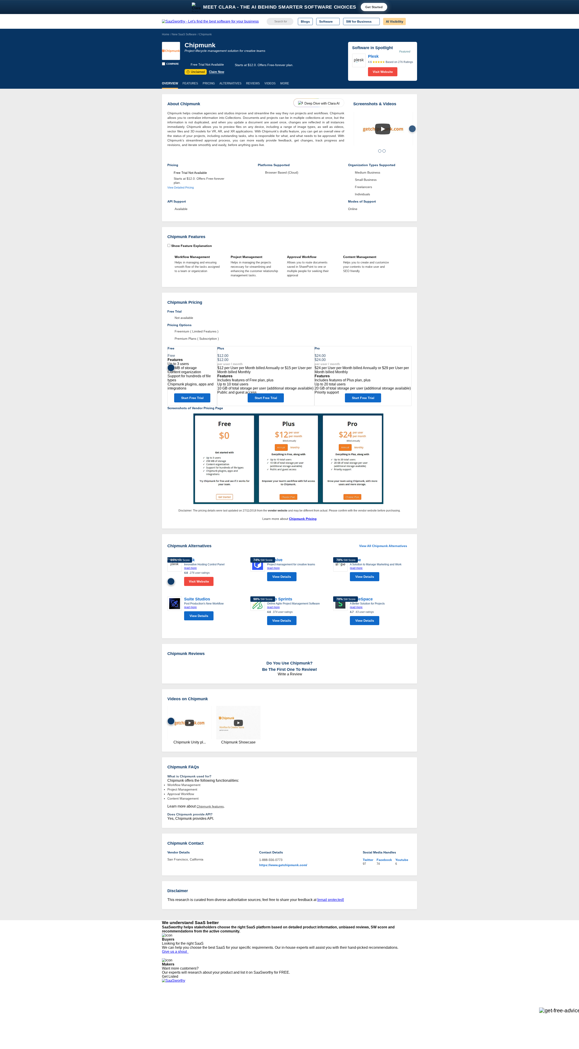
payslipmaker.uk (226, 1014)
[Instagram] (398, 1006)
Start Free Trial (192, 398)
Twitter (368, 860)
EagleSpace (361, 599)
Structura (221, 1010)
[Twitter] (393, 1006)
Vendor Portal (171, 1014)
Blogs (305, 21)
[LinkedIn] (395, 1006)
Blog (165, 1022)
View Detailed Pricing (180, 187)
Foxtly (219, 1034)
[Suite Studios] (174, 609)
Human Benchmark (229, 1026)
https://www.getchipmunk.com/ (283, 865)
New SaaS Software (184, 34)
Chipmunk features (210, 806)
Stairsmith (222, 1002)
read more (190, 568)
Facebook (384, 860)
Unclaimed (196, 72)
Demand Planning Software (296, 1002)
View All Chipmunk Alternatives (383, 546)
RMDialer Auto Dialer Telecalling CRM (242, 1022)
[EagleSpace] (340, 611)
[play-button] (382, 129)
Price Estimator (173, 1010)
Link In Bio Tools (288, 1022)
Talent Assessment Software (297, 1030)
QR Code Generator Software (298, 1014)
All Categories (172, 1006)
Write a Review (289, 674)
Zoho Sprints (279, 599)
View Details (281, 576)
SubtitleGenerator (228, 1030)
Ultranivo (221, 1018)
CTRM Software (288, 1010)
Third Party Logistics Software (298, 1006)
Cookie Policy (205, 1010)
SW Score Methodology (179, 1026)
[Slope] (340, 570)
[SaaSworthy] (210, 21)
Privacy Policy (205, 1002)
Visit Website (383, 72)
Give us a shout (175, 951)
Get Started (374, 7)
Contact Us (170, 1034)
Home (165, 34)
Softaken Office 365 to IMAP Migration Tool (246, 1038)
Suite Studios (197, 599)
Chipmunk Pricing (303, 519)
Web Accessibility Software (296, 1026)
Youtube (401, 860)
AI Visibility (394, 21)
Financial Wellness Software (297, 1038)
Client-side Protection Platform (298, 1018)
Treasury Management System (299, 1034)
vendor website (277, 510)
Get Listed (171, 976)
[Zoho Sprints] (257, 611)
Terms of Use (205, 1006)
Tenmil (220, 1006)
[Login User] (411, 21)
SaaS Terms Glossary (177, 1030)
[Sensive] (257, 570)
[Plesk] (359, 65)
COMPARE (172, 63)
